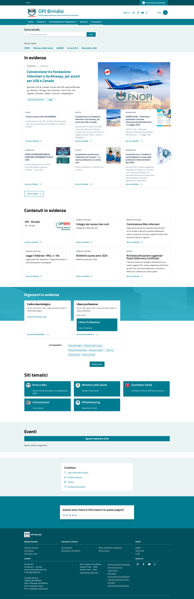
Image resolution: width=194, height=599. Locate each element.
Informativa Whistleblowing (118, 585)
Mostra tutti (97, 364)
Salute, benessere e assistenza (110, 547)
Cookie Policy (113, 570)
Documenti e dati (30, 553)
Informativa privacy (115, 567)
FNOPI (28, 3)
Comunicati (139, 550)
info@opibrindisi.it (36, 585)
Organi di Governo (31, 547)
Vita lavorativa (103, 550)
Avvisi (137, 553)
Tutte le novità (33, 193)
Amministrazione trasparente (119, 564)
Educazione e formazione (70, 550)
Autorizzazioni (66, 547)
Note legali (112, 573)
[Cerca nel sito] (165, 12)
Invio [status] (91, 34)
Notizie (138, 547)
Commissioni (29, 550)
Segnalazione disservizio (89, 572)
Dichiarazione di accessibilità (118, 576)
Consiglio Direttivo (31, 577)
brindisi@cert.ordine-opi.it (38, 588)
